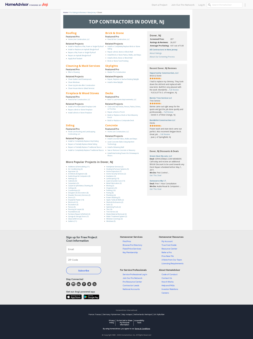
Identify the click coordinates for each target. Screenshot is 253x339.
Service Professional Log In (135, 274)
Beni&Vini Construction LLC (162, 120)
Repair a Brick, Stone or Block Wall (120, 52)
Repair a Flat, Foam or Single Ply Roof (82, 52)
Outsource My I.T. (158, 181)
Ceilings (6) (72, 188)
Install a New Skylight (115, 82)
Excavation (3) (73, 204)
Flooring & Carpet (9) (76, 209)
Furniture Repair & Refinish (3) (79, 214)
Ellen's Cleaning (74, 72)
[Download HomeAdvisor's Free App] (75, 297)
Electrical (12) (73, 202)
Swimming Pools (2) (113, 207)
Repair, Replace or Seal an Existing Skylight (123, 79)
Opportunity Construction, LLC (164, 73)
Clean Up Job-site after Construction (81, 85)
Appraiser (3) (73, 171)
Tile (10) (109, 209)
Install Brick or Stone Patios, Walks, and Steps (124, 55)
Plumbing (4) (111, 195)
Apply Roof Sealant (75, 58)
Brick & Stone (114, 33)
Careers (165, 293)
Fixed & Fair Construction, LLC (119, 39)
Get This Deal (155, 175)
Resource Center (169, 249)
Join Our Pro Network (132, 278)
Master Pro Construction (117, 72)
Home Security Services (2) (116, 174)
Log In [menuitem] (201, 5)
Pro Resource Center (132, 282)
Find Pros (127, 241)
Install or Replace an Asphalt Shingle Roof (83, 49)
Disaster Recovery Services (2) (79, 195)
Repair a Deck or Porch (116, 112)
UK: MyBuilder (159, 314)
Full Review (174, 90)
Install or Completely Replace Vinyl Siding (83, 141)
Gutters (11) (72, 221)
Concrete (111, 125)
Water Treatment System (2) (116, 216)
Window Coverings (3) (114, 219)
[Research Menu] (245, 5)
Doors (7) (71, 197)
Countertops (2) (74, 190)
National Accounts (131, 289)
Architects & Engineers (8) (77, 174)
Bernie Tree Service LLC (161, 98)
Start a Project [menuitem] (159, 5)
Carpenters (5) (73, 183)
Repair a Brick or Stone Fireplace (80, 110)
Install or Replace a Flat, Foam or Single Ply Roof (86, 46)
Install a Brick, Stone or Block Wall (120, 58)
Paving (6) (109, 193)
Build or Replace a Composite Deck (121, 120)
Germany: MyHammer (111, 314)
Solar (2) (109, 204)
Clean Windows (74, 82)
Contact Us (167, 278)
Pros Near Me (168, 256)
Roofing (71, 33)
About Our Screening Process (162, 56)
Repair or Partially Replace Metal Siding (82, 144)
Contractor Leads (131, 285)
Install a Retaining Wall (116, 147)
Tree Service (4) (112, 212)
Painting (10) (110, 190)
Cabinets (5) (72, 181)
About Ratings (156, 53)
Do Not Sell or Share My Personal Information (124, 323)
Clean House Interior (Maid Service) (81, 88)
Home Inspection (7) (113, 171)
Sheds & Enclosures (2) (114, 202)
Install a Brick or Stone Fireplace (80, 113)
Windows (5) (110, 221)
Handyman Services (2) (114, 167)
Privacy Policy (112, 322)
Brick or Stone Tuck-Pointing (118, 61)
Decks (109, 93)
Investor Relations (170, 289)
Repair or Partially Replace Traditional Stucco (85, 147)
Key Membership (130, 252)
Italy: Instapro (127, 314)
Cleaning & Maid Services (83, 66)
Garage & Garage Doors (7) (78, 216)
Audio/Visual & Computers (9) (79, 176)
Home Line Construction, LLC (79, 39)
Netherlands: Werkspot (143, 314)
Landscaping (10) (112, 178)
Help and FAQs (168, 285)
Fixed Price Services (132, 249)
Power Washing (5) (113, 197)
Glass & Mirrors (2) (75, 219)
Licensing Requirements (172, 263)
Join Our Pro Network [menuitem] (182, 5)
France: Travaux (95, 314)
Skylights (111, 66)
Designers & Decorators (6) (78, 193)
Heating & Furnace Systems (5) (117, 169)
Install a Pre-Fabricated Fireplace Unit (82, 106)
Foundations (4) (74, 212)
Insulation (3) (111, 176)
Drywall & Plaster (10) (76, 200)
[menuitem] (26, 4)
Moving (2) (110, 186)
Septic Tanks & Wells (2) (115, 200)
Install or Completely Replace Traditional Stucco (86, 150)
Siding (70, 125)
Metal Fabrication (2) (113, 183)
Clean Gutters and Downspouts (79, 79)
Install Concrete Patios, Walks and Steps (122, 139)
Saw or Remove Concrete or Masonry (121, 150)
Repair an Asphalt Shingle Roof (79, 55)
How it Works (168, 282)
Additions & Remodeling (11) (78, 167)
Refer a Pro (167, 252)
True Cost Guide (169, 245)
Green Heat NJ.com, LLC (161, 156)
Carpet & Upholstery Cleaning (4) (80, 186)
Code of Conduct (169, 274)
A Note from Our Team (172, 260)
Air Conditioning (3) (75, 169)
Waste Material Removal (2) (116, 214)
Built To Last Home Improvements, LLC (122, 99)
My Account (167, 241)
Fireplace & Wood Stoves (82, 93)
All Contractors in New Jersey (163, 49)
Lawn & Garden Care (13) (115, 181)
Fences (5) (72, 207)
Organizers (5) (111, 188)
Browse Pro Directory (132, 245)
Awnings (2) (72, 178)
